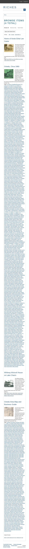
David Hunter (9, 144)
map (16, 483)
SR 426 (17, 515)
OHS (23, 284)
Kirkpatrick (11, 243)
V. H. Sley (20, 345)
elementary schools (18, 155)
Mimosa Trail (6, 487)
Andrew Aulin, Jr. (16, 91)
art (8, 426)
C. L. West (23, 120)
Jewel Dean (10, 230)
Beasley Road (10, 430)
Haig (16, 193)
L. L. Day (11, 244)
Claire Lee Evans (7, 133)
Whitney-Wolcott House (9, 395)
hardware (10, 466)
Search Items (20, 27)
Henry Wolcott (17, 198)
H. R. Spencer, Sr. (11, 193)
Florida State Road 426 (13, 455)
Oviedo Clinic (19, 289)
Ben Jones (21, 104)
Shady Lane (12, 512)
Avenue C (10, 428)
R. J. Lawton (20, 302)
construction (18, 138)
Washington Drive (7, 527)
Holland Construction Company (14, 202)
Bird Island (10, 431)
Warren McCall (21, 355)
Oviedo (13, 60)
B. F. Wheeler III (9, 101)
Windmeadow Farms (15, 362)
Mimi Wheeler (12, 277)
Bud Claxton (11, 118)
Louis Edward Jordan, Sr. (9, 256)
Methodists (22, 275)
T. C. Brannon (18, 333)
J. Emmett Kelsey (14, 210)
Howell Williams (7, 204)
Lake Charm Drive (8, 472)
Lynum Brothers (7, 260)
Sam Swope (13, 316)
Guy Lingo (15, 191)
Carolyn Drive (13, 436)
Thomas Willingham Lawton (16, 341)
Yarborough (18, 365)
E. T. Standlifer (16, 153)
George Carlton (7, 179)
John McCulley (18, 234)
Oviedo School (10, 295)
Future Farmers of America (17, 173)
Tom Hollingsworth (18, 342)
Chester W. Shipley (15, 130)
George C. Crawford (20, 178)
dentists (18, 145)
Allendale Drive (14, 425)
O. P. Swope (16, 284)
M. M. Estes (9, 261)
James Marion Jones (11, 224)
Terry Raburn (6, 337)
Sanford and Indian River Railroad (15, 318)
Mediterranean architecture (13, 273)
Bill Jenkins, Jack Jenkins (13, 112)
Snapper (11, 513)
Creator (12, 34)
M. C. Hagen (13, 260)
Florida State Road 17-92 (14, 452)
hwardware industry (12, 467)
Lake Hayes (19, 472)
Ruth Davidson (7, 313)
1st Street (8, 422)
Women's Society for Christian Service (11, 363)
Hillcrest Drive (17, 200)
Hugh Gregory (13, 206)
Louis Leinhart (18, 256)
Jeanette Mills (7, 227)
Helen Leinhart (17, 195)
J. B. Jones (17, 208)
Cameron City (11, 435)
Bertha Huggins (12, 108)
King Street (12, 242)
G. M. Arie (9, 174)
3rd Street (17, 422)
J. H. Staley (11, 212)
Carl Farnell (10, 124)
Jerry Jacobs (16, 228)
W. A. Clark (19, 346)
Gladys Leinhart (11, 185)
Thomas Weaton (7, 341)
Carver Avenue (19, 436)
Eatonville (9, 448)
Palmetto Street (20, 501)
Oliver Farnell (18, 285)
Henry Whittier (11, 198)
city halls (20, 132)
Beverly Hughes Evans (17, 110)
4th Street (22, 422)
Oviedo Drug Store (17, 499)
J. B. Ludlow (8, 210)
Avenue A (21, 427)
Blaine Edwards (12, 113)
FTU (10, 173)
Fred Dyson (14, 171)
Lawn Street (6, 476)
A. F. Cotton (17, 85)
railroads (9, 305)
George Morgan (10, 182)
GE (17, 462)
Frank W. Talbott (11, 170)
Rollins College (16, 310)
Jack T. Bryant (10, 215)
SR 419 (10, 515)
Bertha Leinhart (19, 108)
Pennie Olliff (16, 299)
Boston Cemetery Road (9, 432)
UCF (5, 345)
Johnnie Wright (17, 236)
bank (14, 428)
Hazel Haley (11, 195)
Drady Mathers (11, 151)
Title (9, 34)
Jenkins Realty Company (15, 227)
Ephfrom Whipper (10, 158)
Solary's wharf (17, 322)
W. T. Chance (21, 352)
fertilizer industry (15, 451)
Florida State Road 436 (13, 456)
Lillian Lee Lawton (15, 252)
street (5, 517)
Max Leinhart (9, 272)
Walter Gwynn (15, 355)
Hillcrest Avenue (10, 200)
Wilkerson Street (19, 528)
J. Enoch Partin (21, 210)
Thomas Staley (21, 340)
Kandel (9, 470)
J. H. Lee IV (15, 211)
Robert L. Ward (11, 308)
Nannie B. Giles (11, 280)
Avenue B (6, 428)
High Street (21, 466)
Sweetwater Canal (10, 517)
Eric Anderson (17, 158)
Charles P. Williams (11, 126)
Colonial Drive (15, 443)
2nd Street (13, 422)
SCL (8, 511)
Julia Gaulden (14, 239)
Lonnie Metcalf (7, 255)
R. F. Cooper (15, 302)
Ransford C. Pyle (14, 305)
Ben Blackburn (15, 104)
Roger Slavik (9, 310)
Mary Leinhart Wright (12, 271)
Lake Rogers (17, 475)
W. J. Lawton (14, 350)
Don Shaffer (6, 148)
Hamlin (18, 193)
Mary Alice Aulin (18, 268)
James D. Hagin (15, 219)
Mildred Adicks (14, 276)
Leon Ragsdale (20, 251)
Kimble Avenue (14, 470)
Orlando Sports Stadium (12, 495)
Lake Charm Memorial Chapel (10, 247)
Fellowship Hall (20, 162)
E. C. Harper (16, 151)
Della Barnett (14, 145)
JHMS (14, 230)
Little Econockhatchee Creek (13, 480)
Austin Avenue (16, 427)
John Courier (6, 234)
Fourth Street (14, 460)
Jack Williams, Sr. (16, 215)
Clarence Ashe (17, 134)
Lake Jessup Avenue (14, 474)
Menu (5, 14)
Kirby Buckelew (21, 242)
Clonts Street (9, 443)
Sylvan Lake (17, 517)
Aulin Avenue (10, 100)
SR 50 (10, 516)
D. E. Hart (16, 141)
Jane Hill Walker (14, 226)
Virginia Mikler (7, 346)
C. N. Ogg (6, 121)
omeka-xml (18, 537)
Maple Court (19, 483)
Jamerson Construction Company (15, 218)
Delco (10, 145)
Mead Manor (15, 272)
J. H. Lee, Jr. (20, 211)
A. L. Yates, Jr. (7, 423)
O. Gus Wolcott (11, 284)
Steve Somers (20, 330)
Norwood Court (20, 491)
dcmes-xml (11, 537)
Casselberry (6, 438)
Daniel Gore (13, 142)
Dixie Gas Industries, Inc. (16, 446)
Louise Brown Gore (10, 257)
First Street (6, 452)
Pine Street (20, 504)
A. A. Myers (9, 84)
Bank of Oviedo (20, 102)
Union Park (6, 524)
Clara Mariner (10, 134)
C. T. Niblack (12, 122)
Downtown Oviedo (18, 150)
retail (15, 507)
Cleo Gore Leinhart (11, 136)
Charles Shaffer (18, 128)
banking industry (18, 428)
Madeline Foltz (15, 261)
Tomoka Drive (17, 521)
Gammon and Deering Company (14, 175)
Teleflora (15, 519)
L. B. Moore (16, 243)
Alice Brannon (12, 89)
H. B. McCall (20, 191)
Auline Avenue (10, 427)
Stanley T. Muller (7, 330)
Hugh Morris (18, 206)
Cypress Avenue (17, 444)
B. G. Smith (8, 102)
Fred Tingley (6, 173)
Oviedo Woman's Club (17, 295)
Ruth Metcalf (13, 313)
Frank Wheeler (18, 170)
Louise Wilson (18, 257)
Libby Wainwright (7, 252)
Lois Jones (12, 253)
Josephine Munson (18, 238)
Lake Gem (14, 472)
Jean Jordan (20, 226)
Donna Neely (16, 148)
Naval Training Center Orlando (13, 489)
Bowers (5, 117)
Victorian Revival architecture (16, 394)
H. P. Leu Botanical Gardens (13, 464)
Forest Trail (9, 460)
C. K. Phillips (17, 120)
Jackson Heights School (18, 216)
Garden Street (9, 177)
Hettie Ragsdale (18, 199)
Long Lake (22, 253)
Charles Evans (17, 125)
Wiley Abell (21, 357)
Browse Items (14, 545)
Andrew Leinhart (14, 92)
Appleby (8, 97)
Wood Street (18, 529)
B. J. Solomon (13, 102)
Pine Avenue (14, 504)
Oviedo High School (16, 292)
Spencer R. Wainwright (18, 325)
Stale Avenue (14, 516)
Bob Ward (15, 116)
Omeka (24, 547)
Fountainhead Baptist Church (13, 169)
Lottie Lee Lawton (21, 255)
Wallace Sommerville (14, 353)
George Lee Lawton (14, 181)
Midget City (21, 485)
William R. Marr (15, 359)
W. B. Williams (10, 348)
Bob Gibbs (12, 114)
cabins (17, 122)
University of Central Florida (12, 345)
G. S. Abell (13, 174)
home (8, 393)
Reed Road (6, 507)
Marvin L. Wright (11, 268)
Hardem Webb (7, 194)
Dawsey (14, 144)
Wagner (18, 525)
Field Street (21, 451)
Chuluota (10, 132)
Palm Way (14, 501)
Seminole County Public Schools (10, 321)
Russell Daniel (20, 312)
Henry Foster (9, 197)
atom (5, 537)
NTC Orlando (7, 492)
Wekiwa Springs (15, 527)
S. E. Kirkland (19, 313)
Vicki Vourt (9, 525)
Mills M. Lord (19, 276)
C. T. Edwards (7, 122)
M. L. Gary (19, 260)
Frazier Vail (9, 171)
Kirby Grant (6, 243)
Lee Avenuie (18, 476)
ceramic (5, 440)
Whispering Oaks (15, 357)
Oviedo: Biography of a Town (10, 296)
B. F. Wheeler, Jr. (15, 101)
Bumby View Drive (18, 434)
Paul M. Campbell (17, 297)
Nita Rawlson (11, 283)
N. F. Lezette (15, 279)
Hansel (22, 193)
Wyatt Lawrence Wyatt (11, 365)
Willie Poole (15, 361)
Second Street (7, 512)
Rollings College (7, 508)
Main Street (13, 263)
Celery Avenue (7, 439)
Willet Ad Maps (7, 529)
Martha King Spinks (12, 267)
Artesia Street (12, 426)
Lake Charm (20, 244)
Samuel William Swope (19, 317)
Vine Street (14, 525)
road (22, 507)
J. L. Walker (16, 212)
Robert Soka (14, 309)
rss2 (22, 537)
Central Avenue (10, 125)
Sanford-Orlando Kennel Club (17, 509)
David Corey (18, 142)
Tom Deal (12, 342)
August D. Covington (14, 98)
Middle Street (15, 485)
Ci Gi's (22, 440)
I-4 (16, 467)
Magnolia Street (7, 263)
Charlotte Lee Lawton (17, 129)
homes (22, 202)
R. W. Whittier (16, 304)
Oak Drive (6, 493)
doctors (16, 146)
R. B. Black (10, 302)
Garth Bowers (15, 177)
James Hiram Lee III (8, 222)
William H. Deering (15, 358)
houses (5, 203)
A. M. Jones (10, 87)
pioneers (13, 301)
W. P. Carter (9, 352)
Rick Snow (19, 306)
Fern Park (6, 451)
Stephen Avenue (21, 516)
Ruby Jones (14, 312)
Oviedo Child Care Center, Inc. (15, 497)
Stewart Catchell (15, 332)
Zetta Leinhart (15, 366)
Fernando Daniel (7, 163)
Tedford (21, 336)
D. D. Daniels (10, 141)
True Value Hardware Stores (14, 523)
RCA (13, 505)
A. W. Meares (15, 87)
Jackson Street (15, 468)
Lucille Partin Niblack (19, 259)
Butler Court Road (18, 118)
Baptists (5, 104)
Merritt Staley (17, 275)
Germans (19, 183)
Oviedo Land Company (16, 293)
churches (14, 132)
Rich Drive (18, 507)
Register (26, 1)
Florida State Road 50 (12, 458)
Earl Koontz (6, 154)
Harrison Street (15, 466)
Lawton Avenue (12, 476)
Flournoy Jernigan (18, 167)
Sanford (5, 318)
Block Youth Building (20, 113)
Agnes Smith (15, 88)
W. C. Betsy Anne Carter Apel (14, 349)
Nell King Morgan (14, 281)
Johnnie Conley (11, 236)
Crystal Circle (10, 444)
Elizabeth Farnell (10, 157)
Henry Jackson (16, 197)
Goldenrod (16, 463)
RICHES (10, 7)
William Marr (9, 359)
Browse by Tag (13, 27)
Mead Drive (17, 484)
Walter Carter (15, 354)
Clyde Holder (11, 137)
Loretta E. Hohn (14, 255)
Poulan (5, 505)
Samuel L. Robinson (20, 316)
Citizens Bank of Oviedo (9, 442)
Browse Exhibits (6, 547)
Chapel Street (10, 440)
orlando (18, 287)
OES (21, 284)
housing (9, 203)
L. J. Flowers (6, 244)
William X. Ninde (9, 361)
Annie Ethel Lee (10, 59)
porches (5, 302)
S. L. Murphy (15, 314)
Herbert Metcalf (11, 199)
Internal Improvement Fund (14, 207)
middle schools (7, 276)
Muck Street (16, 488)
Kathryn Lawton (19, 240)
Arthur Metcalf (19, 97)
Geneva (20, 177)
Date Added (17, 34)
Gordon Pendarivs (8, 187)
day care (22, 444)
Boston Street (16, 432)
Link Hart (21, 252)
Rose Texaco (14, 508)
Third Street (11, 521)
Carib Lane (20, 435)
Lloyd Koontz (6, 253)
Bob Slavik (11, 116)
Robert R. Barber (7, 309)
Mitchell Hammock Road (9, 488)
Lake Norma (6, 475)
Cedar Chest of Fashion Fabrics (16, 438)
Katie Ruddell (7, 242)
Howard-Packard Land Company (18, 203)
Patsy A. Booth (10, 297)
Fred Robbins (20, 171)
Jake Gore (6, 218)
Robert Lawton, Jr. (18, 308)
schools (8, 320)
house (10, 393)
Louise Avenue (19, 481)
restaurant (11, 507)
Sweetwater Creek (11, 333)
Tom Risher (10, 344)
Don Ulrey (11, 148)
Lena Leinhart (9, 251)
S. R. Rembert (21, 314)
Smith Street (11, 322)
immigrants (6, 207)
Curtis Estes (15, 140)
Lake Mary (21, 474)
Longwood (13, 481)
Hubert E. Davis (14, 204)
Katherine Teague (12, 240)
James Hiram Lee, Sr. (14, 223)
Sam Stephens (7, 316)
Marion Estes (17, 265)
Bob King (17, 114)
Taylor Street (10, 519)
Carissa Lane (7, 436)
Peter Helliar (18, 300)
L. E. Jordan (21, 243)
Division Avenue (11, 146)
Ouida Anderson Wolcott (12, 288)
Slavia (7, 322)
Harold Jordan (13, 194)
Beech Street (15, 430)
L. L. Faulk (16, 244)
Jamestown (20, 468)
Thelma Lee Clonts (14, 337)
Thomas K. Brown (18, 338)
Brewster (15, 117)
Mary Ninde (19, 271)
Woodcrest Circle (7, 530)
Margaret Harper (11, 264)
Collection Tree (6, 545)
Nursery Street (16, 492)
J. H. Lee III (10, 211)
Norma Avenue (14, 491)
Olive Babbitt (6, 285)
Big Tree (6, 431)
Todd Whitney (7, 342)
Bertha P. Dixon (7, 109)
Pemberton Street (7, 503)
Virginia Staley (13, 346)
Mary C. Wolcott (11, 269)
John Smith (10, 235)
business (6, 435)
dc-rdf (8, 537)
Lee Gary (20, 250)
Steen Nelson (14, 330)
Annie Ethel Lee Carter (18, 59)
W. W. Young (6, 353)
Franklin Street (21, 460)
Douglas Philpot (11, 150)
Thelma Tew (20, 337)
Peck (13, 299)
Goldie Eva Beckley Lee (20, 186)
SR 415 (7, 515)
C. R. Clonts (11, 121)
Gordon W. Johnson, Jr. (16, 187)
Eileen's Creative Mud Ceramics (17, 448)
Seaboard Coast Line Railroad (16, 511)
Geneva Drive (13, 178)
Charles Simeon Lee (8, 129)
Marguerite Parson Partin (9, 265)
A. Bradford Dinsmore (15, 84)
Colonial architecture (18, 137)
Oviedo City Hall (13, 289)
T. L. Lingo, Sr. (11, 334)
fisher (9, 166)
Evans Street (6, 450)
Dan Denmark (21, 141)
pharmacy (10, 504)
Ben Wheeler (6, 105)
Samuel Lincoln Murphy (9, 317)
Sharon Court (18, 512)
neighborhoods (17, 280)
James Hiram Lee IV (17, 222)
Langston (15, 248)
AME (19, 89)
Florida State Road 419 (15, 166)
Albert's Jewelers (7, 425)
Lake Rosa (22, 475)
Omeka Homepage (17, 544)
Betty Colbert (9, 110)
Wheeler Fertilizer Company (9, 528)
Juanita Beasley (7, 239)
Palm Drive (9, 501)
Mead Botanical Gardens (9, 484)
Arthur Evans (13, 97)
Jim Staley (11, 231)
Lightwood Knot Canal (11, 477)
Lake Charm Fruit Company (17, 246)
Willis (20, 361)
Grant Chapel (15, 189)
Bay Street (10, 104)
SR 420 (14, 515)
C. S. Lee (22, 121)
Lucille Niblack (11, 259)
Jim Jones (18, 230)
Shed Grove (20, 321)
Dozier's (5, 151)
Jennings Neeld (10, 228)
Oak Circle (22, 492)
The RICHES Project (7, 544)
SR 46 (7, 516)
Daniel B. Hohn (7, 142)
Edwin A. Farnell (10, 155)
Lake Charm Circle (8, 60)
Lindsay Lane (17, 479)
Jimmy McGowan (16, 231)
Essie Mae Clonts (17, 159)
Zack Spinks (9, 366)
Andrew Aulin (9, 91)
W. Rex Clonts (15, 352)
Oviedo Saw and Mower (12, 500)
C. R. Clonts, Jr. (17, 121)
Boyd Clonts (10, 117)
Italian (10, 468)
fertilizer (10, 451)
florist (15, 459)
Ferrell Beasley (14, 163)
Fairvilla (11, 450)
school (5, 511)
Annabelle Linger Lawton (19, 93)
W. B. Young (16, 348)
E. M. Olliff (11, 153)
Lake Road (12, 475)
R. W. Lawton (10, 304)
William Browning (7, 358)
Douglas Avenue (10, 447)
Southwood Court (17, 513)
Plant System (18, 301)
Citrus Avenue (17, 442)
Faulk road (15, 450)
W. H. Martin (9, 350)
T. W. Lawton (16, 334)
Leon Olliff (15, 251)
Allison (16, 89)
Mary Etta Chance (18, 269)
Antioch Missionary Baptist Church (14, 96)
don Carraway (21, 146)
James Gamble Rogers (13, 220)
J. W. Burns (11, 214)
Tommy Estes (15, 344)
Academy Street (13, 423)
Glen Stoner (17, 185)
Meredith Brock (11, 275)
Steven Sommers (7, 332)
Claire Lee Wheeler (15, 133)
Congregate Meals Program (9, 138)
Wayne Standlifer (7, 357)
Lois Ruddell (17, 253)
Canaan (16, 435)
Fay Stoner (10, 161)
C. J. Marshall (11, 120)
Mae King (21, 261)
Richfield (15, 306)
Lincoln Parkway (10, 479)
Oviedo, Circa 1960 (11, 66)
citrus (17, 132)
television (19, 519)
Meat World (10, 485)
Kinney (16, 242)
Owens (20, 296)
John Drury (12, 234)
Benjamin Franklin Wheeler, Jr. (10, 106)
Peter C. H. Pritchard (11, 300)
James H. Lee (21, 220)
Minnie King (17, 277)
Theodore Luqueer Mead (9, 338)
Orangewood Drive (19, 493)
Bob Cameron (7, 114)
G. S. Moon (18, 174)
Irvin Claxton (11, 208)
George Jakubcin (14, 179)
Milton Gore (6, 277)
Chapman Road (17, 440)
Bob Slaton (15, 431)
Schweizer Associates (14, 320)
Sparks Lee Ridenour (8, 325)
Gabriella (8, 462)
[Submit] (24, 10)
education (17, 154)
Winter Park (22, 362)
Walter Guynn (9, 355)
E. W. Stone (21, 153)
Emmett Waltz (17, 157)
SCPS (21, 320)
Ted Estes (17, 336)
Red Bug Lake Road (18, 505)
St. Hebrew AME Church (12, 328)
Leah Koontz (14, 250)
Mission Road (12, 487)
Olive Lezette (12, 285)
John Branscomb (20, 232)
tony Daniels (21, 344)
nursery (11, 492)
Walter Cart (10, 354)
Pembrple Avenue (15, 503)
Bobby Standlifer (21, 116)
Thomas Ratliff (15, 340)
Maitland (12, 483)
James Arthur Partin (8, 219)
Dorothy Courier (10, 149)
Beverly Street (21, 430)
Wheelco (20, 527)
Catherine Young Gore (17, 124)
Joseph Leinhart (10, 238)
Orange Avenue (12, 493)
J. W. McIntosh (17, 214)
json (15, 537)
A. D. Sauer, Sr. (11, 85)
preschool (10, 505)
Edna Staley (11, 154)
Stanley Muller (19, 329)
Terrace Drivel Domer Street (13, 520)
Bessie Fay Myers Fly (15, 109)
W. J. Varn (20, 350)
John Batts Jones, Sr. (12, 232)
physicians (9, 301)
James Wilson (18, 224)
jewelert (5, 470)
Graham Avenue (9, 189)
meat (21, 484)
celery (5, 125)
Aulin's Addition (16, 100)
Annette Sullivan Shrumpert (9, 95)
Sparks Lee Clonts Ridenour (17, 324)
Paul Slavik (9, 299)
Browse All (6, 27)
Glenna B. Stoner (11, 186)
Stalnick (19, 328)
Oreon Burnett (14, 287)
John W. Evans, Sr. (17, 235)
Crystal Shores (10, 140)
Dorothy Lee (16, 149)
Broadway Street (20, 117)
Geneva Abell (7, 178)
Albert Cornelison (20, 423)
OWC (17, 296)
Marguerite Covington (19, 264)
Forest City (19, 459)
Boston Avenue (21, 431)
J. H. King (6, 211)
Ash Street (17, 426)
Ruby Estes (9, 312)
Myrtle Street (9, 279)
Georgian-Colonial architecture (10, 183)
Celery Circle (13, 439)
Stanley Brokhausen (12, 329)
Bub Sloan (6, 118)
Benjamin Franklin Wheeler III (16, 105)
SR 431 (21, 515)
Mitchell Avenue (19, 487)
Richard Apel (9, 306)
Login (21, 1)
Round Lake (19, 508)
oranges (9, 287)
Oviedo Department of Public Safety (11, 291)
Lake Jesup (10, 248)
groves (11, 191)
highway (6, 467)
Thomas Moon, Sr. (7, 340)
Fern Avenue (20, 450)
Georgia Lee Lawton (18, 182)
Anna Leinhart (11, 93)
